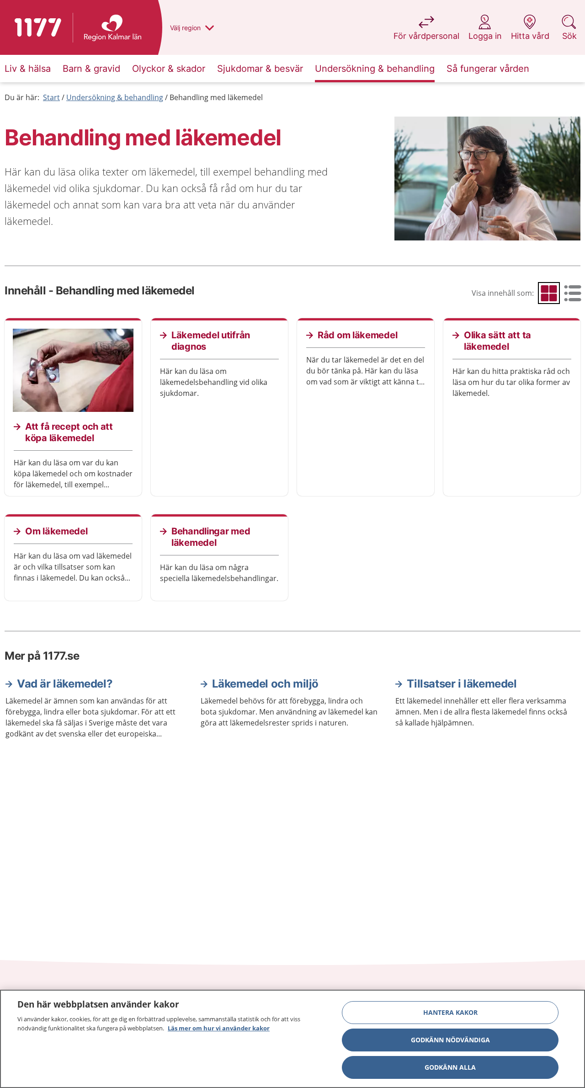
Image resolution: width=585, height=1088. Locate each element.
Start (51, 97)
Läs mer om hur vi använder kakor (219, 1028)
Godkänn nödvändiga (450, 1039)
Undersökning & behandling (114, 97)
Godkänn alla (450, 1067)
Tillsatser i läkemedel (461, 683)
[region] (292, 1039)
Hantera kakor (450, 1012)
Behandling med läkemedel (216, 97)
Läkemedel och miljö (265, 683)
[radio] (549, 293)
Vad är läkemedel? (64, 683)
